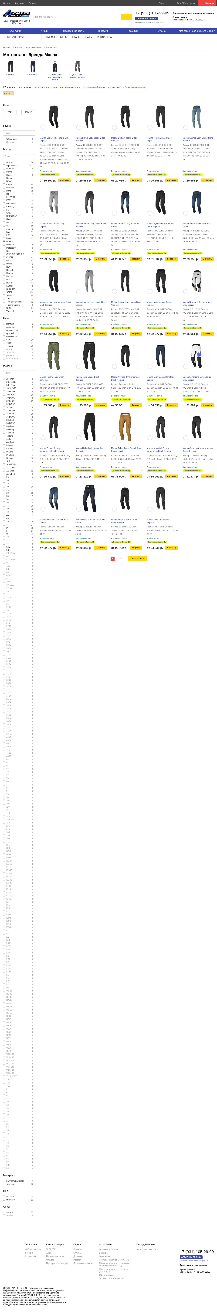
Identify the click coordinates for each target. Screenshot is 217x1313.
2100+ (7, 21)
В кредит (28, 1253)
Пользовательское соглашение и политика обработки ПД (115, 1264)
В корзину (64, 180)
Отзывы (50, 1260)
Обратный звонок (146, 18)
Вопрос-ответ (30, 1256)
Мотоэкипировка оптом (147, 1249)
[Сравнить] (68, 173)
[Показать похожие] (43, 127)
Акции (49, 1253)
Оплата (6, 3)
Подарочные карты (55, 1256)
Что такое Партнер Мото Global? (114, 1260)
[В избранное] (70, 173)
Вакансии (103, 1253)
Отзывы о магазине (108, 1249)
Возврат (33, 3)
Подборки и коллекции (57, 1263)
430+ (14, 23)
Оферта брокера (107, 1275)
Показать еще (137, 558)
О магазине (104, 1256)
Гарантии (77, 1249)
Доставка (19, 3)
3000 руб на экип (32, 1249)
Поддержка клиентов (83, 1263)
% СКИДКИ (51, 1249)
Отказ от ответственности (111, 1278)
